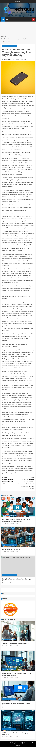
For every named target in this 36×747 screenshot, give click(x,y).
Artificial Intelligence (9, 639)
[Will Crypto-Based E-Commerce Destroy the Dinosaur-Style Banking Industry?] (18, 507)
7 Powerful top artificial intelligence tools (15, 643)
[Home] (3, 19)
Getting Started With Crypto (11, 549)
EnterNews (26, 743)
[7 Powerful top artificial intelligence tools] (18, 631)
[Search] (30, 19)
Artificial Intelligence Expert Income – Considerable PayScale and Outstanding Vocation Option (26, 482)
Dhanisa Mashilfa (8, 59)
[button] (7, 19)
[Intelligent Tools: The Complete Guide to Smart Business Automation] (18, 661)
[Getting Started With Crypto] (18, 537)
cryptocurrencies (17, 438)
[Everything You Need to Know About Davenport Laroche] (18, 566)
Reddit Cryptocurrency (9, 46)
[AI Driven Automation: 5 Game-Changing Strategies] (18, 720)
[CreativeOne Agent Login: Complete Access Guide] (18, 691)
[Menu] (7, 19)
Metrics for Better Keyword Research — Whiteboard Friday (8, 480)
